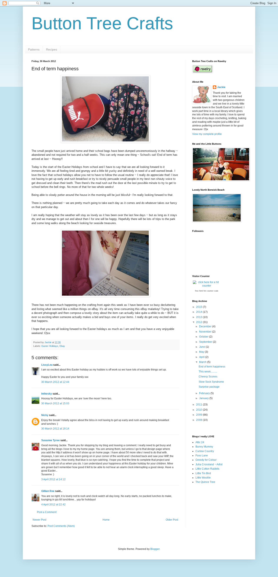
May (202, 351)
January (204, 398)
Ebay (62, 346)
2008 (199, 419)
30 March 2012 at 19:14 (55, 428)
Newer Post (39, 519)
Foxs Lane (201, 455)
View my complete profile (207, 134)
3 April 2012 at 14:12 (53, 479)
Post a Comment (46, 512)
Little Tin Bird (203, 473)
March (203, 362)
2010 (199, 409)
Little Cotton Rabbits (207, 468)
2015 (199, 306)
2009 (199, 414)
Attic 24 (199, 442)
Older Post (172, 519)
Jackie (221, 87)
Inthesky (46, 393)
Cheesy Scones (208, 376)
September (206, 341)
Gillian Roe (48, 491)
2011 (199, 404)
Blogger (154, 549)
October (204, 336)
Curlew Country (204, 451)
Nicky (44, 415)
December (205, 326)
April (202, 357)
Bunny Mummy (204, 446)
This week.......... (208, 371)
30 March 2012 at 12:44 (55, 382)
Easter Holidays (49, 346)
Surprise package (209, 386)
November (205, 331)
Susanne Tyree (50, 440)
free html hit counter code (206, 291)
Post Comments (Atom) (61, 526)
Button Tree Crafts (102, 23)
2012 (199, 322)
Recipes (51, 49)
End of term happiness (212, 366)
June (202, 346)
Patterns (34, 49)
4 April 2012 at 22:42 (53, 504)
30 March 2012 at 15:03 (55, 403)
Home (106, 519)
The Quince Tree (205, 482)
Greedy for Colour (206, 459)
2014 (199, 311)
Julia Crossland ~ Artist (208, 464)
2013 (199, 317)
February (204, 393)
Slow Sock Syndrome (211, 381)
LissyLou (47, 364)
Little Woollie (203, 477)
